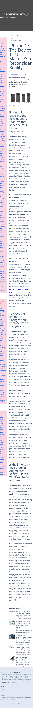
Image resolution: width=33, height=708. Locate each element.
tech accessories (20, 35)
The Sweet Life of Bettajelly (16, 14)
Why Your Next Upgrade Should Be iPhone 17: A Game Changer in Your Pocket (23, 624)
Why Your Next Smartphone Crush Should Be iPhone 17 (24, 637)
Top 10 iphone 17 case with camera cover (19, 289)
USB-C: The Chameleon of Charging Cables (23, 648)
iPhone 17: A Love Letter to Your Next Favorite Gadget (24, 612)
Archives (3, 691)
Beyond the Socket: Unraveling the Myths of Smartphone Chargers (23, 659)
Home (12, 35)
